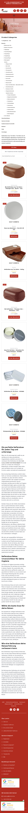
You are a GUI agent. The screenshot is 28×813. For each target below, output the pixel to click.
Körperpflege (7, 58)
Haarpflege (7, 53)
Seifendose (10, 105)
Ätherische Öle (7, 45)
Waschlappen (10, 113)
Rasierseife (8, 82)
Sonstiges (4, 132)
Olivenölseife (9, 80)
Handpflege (7, 55)
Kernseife (8, 78)
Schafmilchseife (9, 86)
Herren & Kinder (6, 121)
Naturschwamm (11, 99)
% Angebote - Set (6, 40)
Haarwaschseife (10, 74)
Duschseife (8, 68)
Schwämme (10, 101)
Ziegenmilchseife (10, 91)
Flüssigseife (9, 70)
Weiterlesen (14, 236)
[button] (21, 10)
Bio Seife (8, 66)
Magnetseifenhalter (12, 97)
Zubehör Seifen (9, 93)
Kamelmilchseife (10, 76)
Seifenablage (10, 103)
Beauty (11, 26)
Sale (3, 129)
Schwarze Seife (9, 89)
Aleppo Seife (9, 64)
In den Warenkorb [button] (14, 195)
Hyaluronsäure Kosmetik (8, 123)
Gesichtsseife (9, 72)
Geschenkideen (6, 118)
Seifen (15, 26)
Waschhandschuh (11, 111)
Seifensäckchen (11, 107)
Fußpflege (6, 49)
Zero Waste (7, 115)
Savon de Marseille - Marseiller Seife (14, 84)
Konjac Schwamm (11, 95)
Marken (4, 126)
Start (7, 26)
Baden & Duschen (8, 47)
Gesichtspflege (8, 51)
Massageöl (7, 60)
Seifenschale (10, 109)
